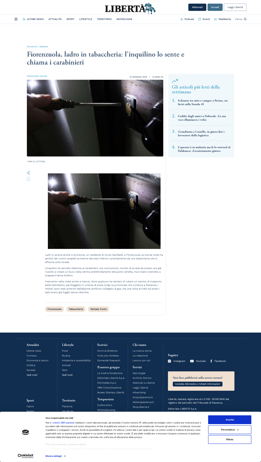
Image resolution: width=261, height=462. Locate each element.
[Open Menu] (16, 19)
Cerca (238, 19)
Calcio (30, 406)
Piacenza (67, 406)
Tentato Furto (98, 309)
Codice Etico (104, 405)
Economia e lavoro (37, 360)
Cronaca (43, 47)
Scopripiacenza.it (143, 397)
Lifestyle (85, 19)
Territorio (104, 19)
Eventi (206, 19)
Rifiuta (229, 439)
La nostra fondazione (109, 373)
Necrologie (124, 19)
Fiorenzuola (54, 309)
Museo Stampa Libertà (110, 392)
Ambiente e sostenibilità (76, 360)
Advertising (139, 392)
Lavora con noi (141, 360)
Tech (64, 370)
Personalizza (228, 429)
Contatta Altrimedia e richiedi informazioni (197, 384)
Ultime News (35, 19)
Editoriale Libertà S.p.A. (111, 378)
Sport (70, 19)
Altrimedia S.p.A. (107, 382)
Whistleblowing (106, 410)
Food (65, 350)
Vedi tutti (32, 374)
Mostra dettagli (54, 456)
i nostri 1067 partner (63, 422)
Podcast (189, 19)
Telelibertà (224, 19)
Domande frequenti (108, 360)
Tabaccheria (76, 309)
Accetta (230, 419)
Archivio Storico (142, 378)
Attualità (55, 19)
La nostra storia (142, 350)
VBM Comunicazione (109, 387)
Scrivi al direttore (107, 350)
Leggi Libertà (235, 7)
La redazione (140, 355)
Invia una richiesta (108, 355)
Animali (66, 365)
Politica (31, 365)
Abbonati (197, 7)
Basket (30, 411)
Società (31, 370)
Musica (66, 355)
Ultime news (34, 350)
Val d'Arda (67, 411)
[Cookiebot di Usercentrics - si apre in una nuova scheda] (25, 456)
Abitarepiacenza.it (143, 402)
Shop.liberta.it (141, 407)
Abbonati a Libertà (144, 382)
